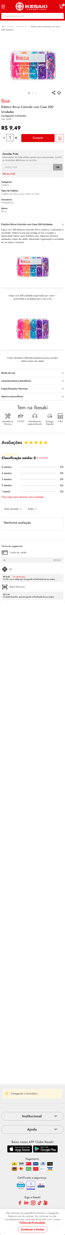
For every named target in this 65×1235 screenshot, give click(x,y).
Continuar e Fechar (32, 1229)
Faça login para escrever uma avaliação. (23, 497)
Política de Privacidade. (32, 1222)
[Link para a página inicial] (3, 26)
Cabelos (10, 26)
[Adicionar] (60, 138)
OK (57, 167)
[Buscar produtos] (59, 16)
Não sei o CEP (9, 173)
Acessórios (22, 26)
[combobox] (32, 16)
